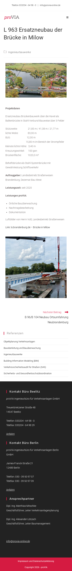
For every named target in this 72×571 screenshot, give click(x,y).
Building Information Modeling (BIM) (21, 360)
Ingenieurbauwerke (19, 52)
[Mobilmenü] (67, 17)
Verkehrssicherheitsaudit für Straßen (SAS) (25, 367)
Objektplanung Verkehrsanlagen (19, 341)
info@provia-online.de (50, 5)
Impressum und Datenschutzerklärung (36, 561)
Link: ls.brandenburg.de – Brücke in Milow (27, 227)
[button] (9, 80)
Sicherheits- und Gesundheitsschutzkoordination (28, 373)
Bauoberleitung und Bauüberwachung (22, 348)
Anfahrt (10, 433)
